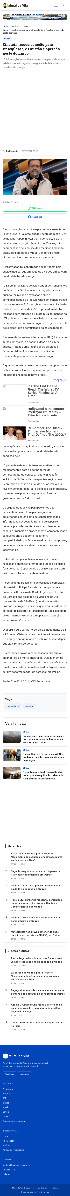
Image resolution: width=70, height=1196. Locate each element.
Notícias (16, 26)
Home (5, 1136)
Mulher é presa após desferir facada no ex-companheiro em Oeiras (36, 919)
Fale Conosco (9, 1141)
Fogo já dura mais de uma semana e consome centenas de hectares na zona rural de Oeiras (43, 739)
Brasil (5, 1107)
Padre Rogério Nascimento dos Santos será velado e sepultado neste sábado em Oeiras (36, 960)
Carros (6, 1112)
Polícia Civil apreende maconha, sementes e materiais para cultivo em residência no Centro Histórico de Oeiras (37, 903)
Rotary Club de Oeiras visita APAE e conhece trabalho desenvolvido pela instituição (43, 757)
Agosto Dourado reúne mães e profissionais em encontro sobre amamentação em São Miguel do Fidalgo (36, 1008)
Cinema (6, 1116)
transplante (13, 706)
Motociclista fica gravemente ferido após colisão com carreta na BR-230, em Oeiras (35, 933)
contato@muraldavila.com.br (16, 1165)
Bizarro (6, 1103)
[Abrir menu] (56, 5)
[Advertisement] (35, 108)
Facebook (9, 1074)
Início (5, 26)
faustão (29, 706)
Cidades (6, 1174)
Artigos (6, 1093)
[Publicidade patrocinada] (35, 17)
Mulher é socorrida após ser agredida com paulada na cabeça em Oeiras (36, 887)
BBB (5, 1098)
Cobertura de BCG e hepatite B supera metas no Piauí (37, 1024)
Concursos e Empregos (14, 1121)
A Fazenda (8, 1089)
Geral (26, 26)
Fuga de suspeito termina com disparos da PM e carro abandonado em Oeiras (36, 873)
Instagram (24, 1074)
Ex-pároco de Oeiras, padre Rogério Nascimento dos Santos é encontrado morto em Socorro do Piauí (36, 857)
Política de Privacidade (13, 1150)
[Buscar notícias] (64, 5)
